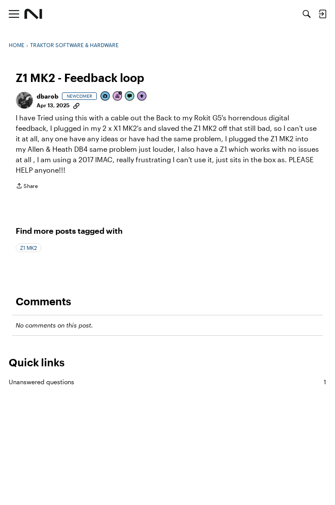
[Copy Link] (76, 105)
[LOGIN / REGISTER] (322, 14)
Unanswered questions (167, 382)
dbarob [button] (47, 96)
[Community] (33, 13)
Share (27, 187)
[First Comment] (130, 96)
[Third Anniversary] (118, 96)
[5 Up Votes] (142, 96)
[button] (24, 100)
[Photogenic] (105, 96)
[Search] (306, 14)
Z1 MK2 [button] (28, 248)
